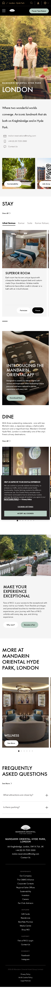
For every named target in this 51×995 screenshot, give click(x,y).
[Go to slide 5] (30, 265)
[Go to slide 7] (33, 520)
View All (5, 213)
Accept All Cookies (25, 513)
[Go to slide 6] (31, 520)
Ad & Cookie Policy (11, 499)
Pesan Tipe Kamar (39, 11)
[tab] (8, 223)
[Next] (41, 249)
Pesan (37, 310)
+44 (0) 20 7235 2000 (17, 141)
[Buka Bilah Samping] (3, 11)
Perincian (23, 310)
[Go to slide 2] (22, 265)
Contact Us (13, 147)
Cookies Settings (25, 507)
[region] (25, 497)
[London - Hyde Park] (12, 11)
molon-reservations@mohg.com (22, 136)
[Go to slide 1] (19, 265)
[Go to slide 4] (27, 265)
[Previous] (7, 249)
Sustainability (12, 184)
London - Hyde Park (16, 3)
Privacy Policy (27, 499)
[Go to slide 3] (25, 265)
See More (11, 743)
